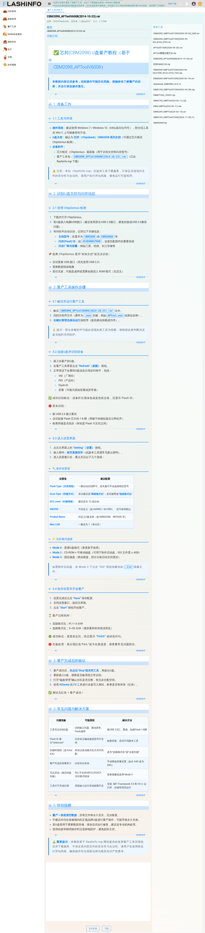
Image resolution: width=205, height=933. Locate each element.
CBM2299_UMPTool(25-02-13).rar (169, 112)
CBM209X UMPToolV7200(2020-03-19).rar (173, 78)
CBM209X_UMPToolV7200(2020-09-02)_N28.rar (176, 33)
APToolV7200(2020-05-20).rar (167, 47)
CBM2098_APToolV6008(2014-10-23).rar (173, 58)
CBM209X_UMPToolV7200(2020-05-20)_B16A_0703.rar (170, 40)
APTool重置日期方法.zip (164, 53)
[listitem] (22, 11)
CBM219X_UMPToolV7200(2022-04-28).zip (174, 89)
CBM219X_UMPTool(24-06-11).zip (169, 100)
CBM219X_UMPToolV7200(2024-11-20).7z (173, 117)
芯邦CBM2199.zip (161, 64)
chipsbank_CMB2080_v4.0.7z (167, 84)
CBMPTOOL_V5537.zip (164, 95)
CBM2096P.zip (160, 123)
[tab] (55, 9)
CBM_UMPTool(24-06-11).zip (167, 106)
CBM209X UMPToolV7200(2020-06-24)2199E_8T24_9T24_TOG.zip (170, 71)
